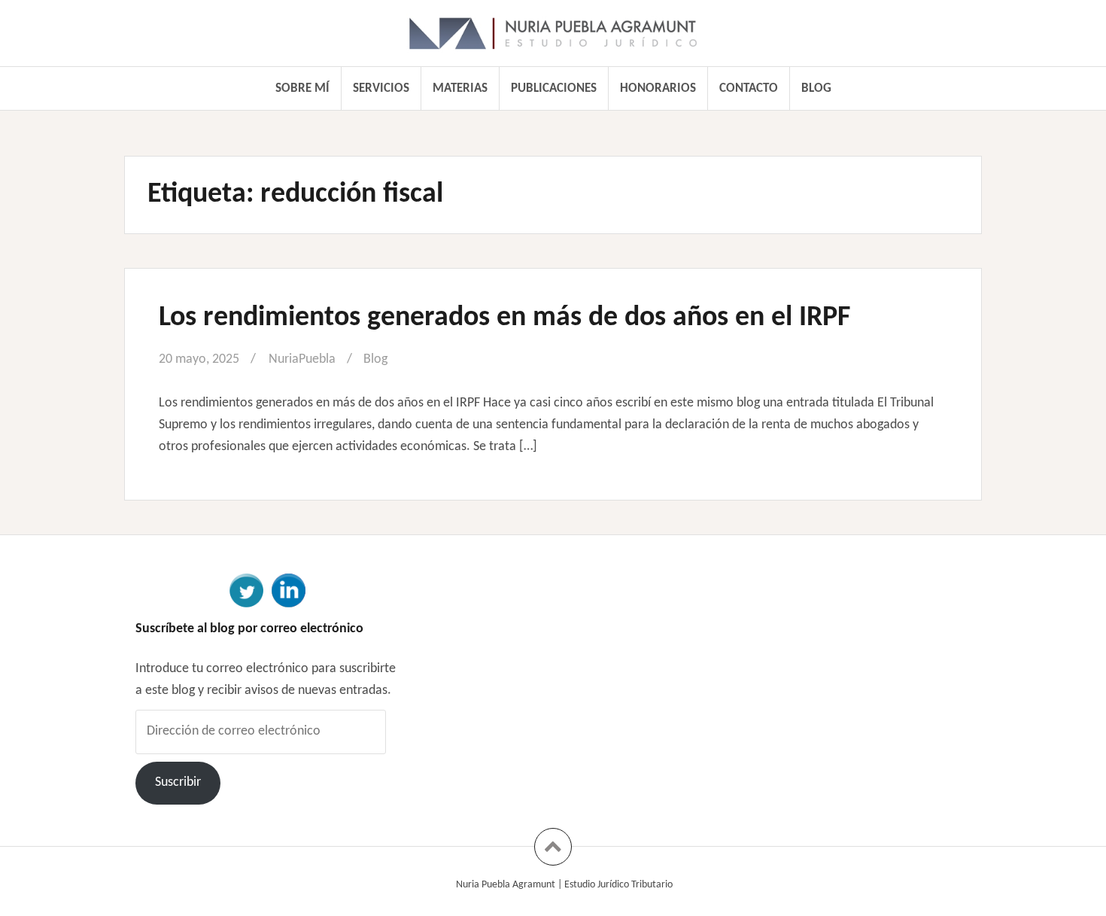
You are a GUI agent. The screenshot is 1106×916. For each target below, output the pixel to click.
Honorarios (658, 88)
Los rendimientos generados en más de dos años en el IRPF (504, 318)
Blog (816, 88)
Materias (460, 88)
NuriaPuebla (302, 359)
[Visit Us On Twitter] (246, 589)
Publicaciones (554, 88)
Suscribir (178, 782)
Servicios (381, 88)
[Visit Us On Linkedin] (288, 589)
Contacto (748, 88)
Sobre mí (302, 88)
